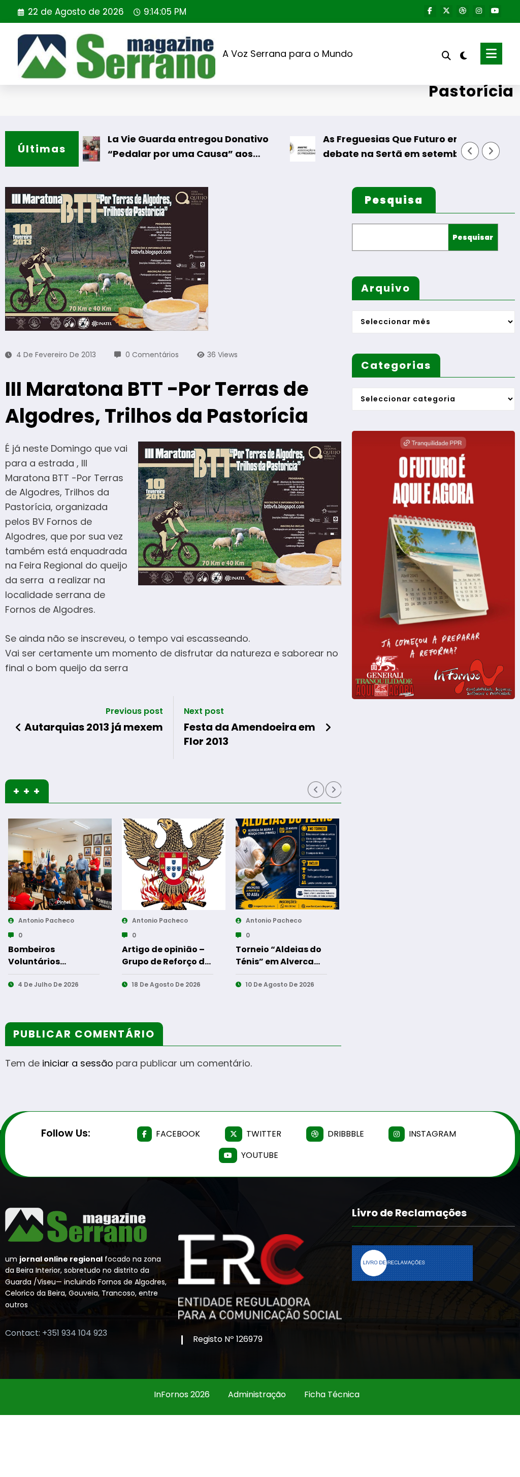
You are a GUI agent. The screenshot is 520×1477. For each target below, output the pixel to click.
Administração (257, 1394)
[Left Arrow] (470, 151)
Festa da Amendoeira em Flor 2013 (249, 734)
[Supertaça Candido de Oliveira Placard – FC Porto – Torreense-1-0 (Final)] (287, 864)
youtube (259, 1155)
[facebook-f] (430, 11)
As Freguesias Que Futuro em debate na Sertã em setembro (363, 146)
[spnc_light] (463, 54)
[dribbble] (463, 11)
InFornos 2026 (182, 1394)
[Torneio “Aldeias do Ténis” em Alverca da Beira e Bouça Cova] (173, 864)
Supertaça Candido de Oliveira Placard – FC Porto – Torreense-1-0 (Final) (281, 956)
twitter (263, 1134)
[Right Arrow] (491, 151)
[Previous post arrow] (18, 727)
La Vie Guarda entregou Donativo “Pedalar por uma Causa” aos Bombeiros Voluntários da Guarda (157, 147)
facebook (178, 1134)
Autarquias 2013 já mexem (93, 727)
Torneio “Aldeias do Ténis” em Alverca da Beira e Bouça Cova (165, 956)
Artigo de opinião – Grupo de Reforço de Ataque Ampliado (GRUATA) (52, 956)
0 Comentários (152, 355)
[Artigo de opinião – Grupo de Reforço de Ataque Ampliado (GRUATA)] (60, 864)
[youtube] (495, 11)
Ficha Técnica (332, 1394)
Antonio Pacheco (46, 920)
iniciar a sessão (77, 1063)
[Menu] (491, 54)
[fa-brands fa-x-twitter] (446, 11)
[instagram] (479, 11)
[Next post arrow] (328, 727)
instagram (432, 1134)
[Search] (446, 55)
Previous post (134, 711)
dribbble (346, 1134)
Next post (204, 711)
